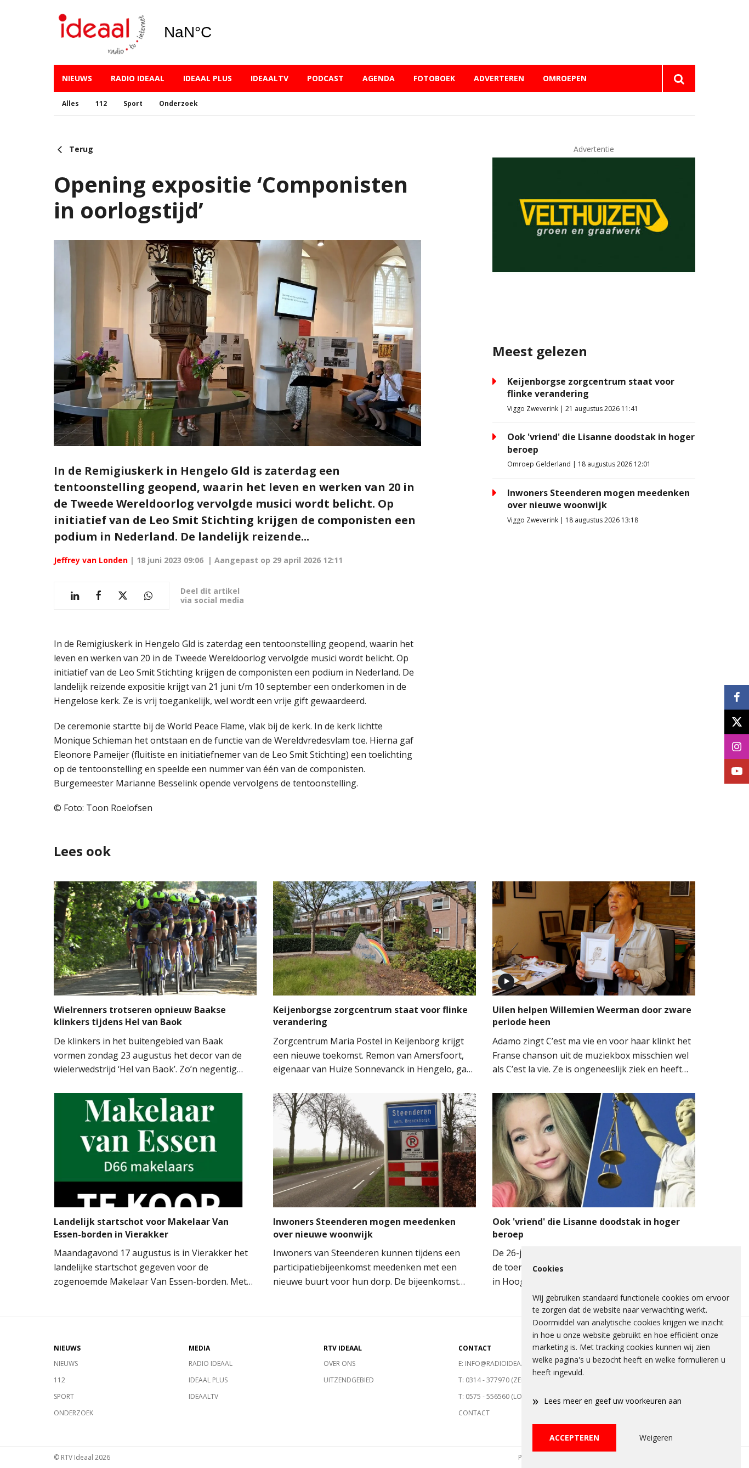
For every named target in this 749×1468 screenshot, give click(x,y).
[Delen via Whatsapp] (148, 595)
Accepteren (574, 1437)
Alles (70, 103)
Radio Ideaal (137, 78)
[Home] (100, 32)
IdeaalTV (269, 78)
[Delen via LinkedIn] (75, 595)
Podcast (325, 78)
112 (101, 103)
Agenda (378, 78)
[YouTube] (736, 771)
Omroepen (565, 78)
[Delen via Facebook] (98, 595)
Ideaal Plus (207, 78)
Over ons (339, 1363)
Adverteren (499, 78)
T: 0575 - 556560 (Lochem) (500, 1396)
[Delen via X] (123, 595)
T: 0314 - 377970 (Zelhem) (499, 1380)
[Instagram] (736, 746)
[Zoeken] (678, 78)
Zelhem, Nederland (215, 32)
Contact (474, 1413)
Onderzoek (178, 103)
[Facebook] (736, 697)
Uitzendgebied (349, 1380)
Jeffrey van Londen (91, 560)
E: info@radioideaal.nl (498, 1363)
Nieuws (77, 78)
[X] (736, 722)
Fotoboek (434, 78)
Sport (133, 103)
